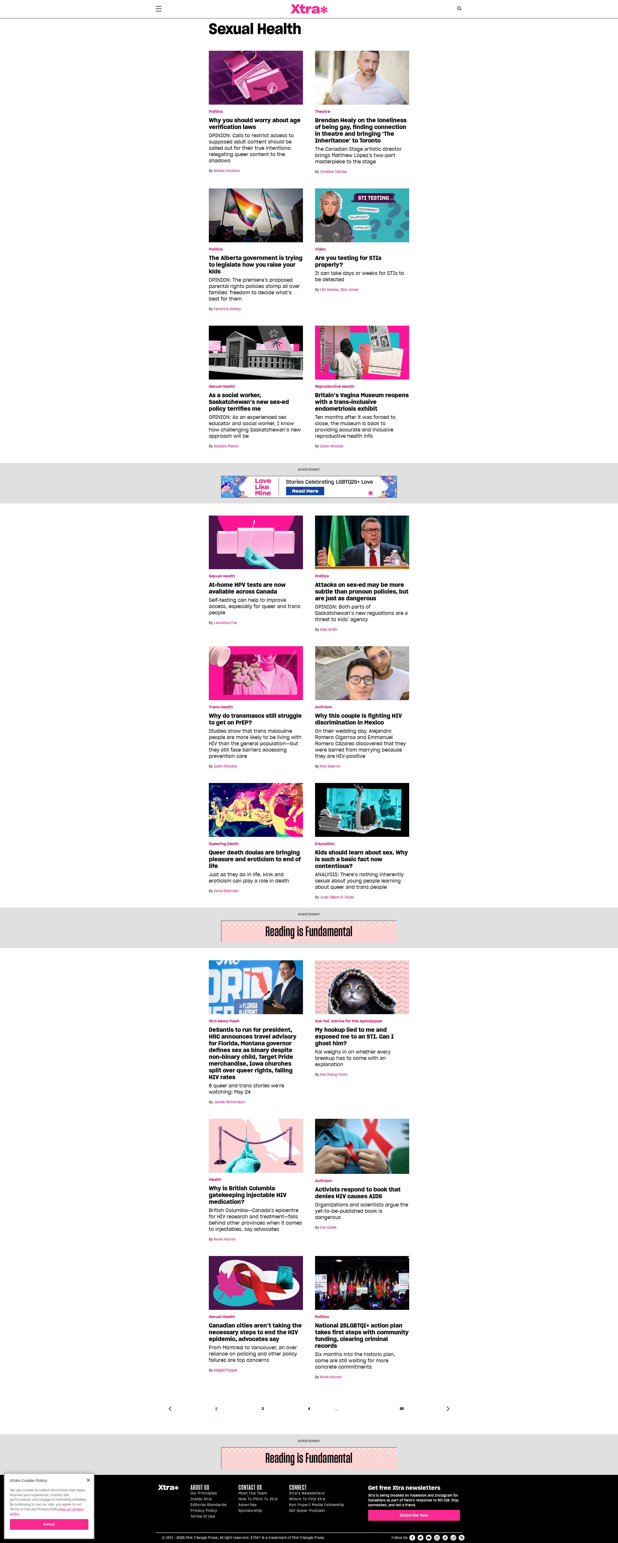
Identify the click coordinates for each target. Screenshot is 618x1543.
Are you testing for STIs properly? (348, 261)
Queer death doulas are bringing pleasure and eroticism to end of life (255, 859)
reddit (453, 1538)
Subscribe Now (414, 1515)
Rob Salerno (330, 766)
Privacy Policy (203, 1510)
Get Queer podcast (307, 1510)
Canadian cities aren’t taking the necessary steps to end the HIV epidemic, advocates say (255, 1332)
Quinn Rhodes (331, 446)
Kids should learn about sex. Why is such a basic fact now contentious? (361, 859)
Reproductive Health (334, 386)
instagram (437, 1538)
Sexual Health (222, 386)
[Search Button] (459, 9)
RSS (461, 1538)
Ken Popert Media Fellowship (316, 1505)
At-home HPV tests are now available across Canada (247, 588)
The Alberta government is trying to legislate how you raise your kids (255, 265)
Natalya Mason (226, 446)
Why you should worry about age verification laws (255, 123)
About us (199, 1487)
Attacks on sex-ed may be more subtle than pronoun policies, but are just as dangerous (361, 591)
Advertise (248, 1505)
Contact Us (250, 1487)
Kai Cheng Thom (333, 1074)
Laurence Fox (225, 623)
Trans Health (221, 707)
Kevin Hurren (225, 1239)
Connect (298, 1487)
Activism (323, 707)
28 (402, 1409)
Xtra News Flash (224, 1021)
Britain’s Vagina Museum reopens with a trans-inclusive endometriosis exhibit (362, 402)
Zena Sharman (226, 891)
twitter (420, 1538)
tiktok (445, 1538)
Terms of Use (202, 1516)
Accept (49, 1524)
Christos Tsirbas (333, 172)
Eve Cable (328, 1227)
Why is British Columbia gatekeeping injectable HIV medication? (248, 1195)
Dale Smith (328, 629)
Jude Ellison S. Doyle (337, 897)
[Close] (88, 1480)
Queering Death (224, 844)
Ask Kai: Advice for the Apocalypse (348, 1021)
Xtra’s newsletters (307, 1493)
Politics (216, 111)
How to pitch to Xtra (258, 1499)
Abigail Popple (225, 1370)
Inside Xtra (201, 1499)
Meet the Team (253, 1493)
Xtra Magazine (309, 9)
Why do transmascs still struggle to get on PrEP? (255, 719)
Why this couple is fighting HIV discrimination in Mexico (358, 719)
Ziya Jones (349, 289)
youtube (429, 1538)
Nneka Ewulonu (227, 171)
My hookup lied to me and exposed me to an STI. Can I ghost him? (354, 1036)
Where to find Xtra (307, 1499)
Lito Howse (329, 289)
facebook (412, 1538)
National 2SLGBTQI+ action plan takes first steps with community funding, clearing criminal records (362, 1335)
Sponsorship (250, 1510)
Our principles (203, 1493)
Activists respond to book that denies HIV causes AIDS (357, 1193)
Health (215, 1179)
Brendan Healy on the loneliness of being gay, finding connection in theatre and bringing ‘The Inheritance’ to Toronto (361, 130)
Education (325, 844)
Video (320, 249)
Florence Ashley (227, 309)
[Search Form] (459, 9)
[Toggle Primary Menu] (159, 9)
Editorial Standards (208, 1505)
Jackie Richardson (229, 1102)
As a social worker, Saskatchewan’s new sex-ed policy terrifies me (249, 402)
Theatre (322, 111)
